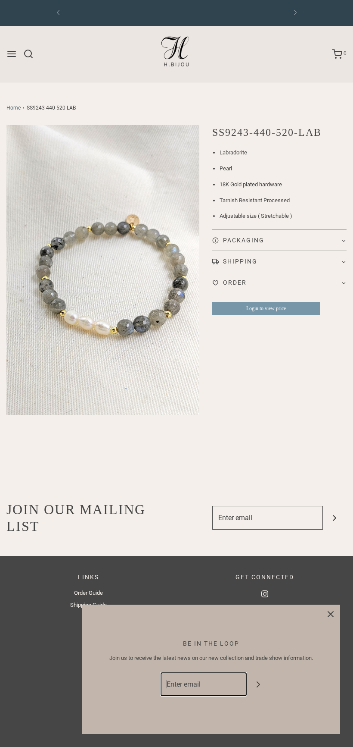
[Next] (295, 12)
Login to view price (266, 308)
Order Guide (88, 593)
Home (13, 108)
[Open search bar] (31, 54)
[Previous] (58, 12)
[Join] (335, 518)
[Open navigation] (11, 54)
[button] (279, 240)
